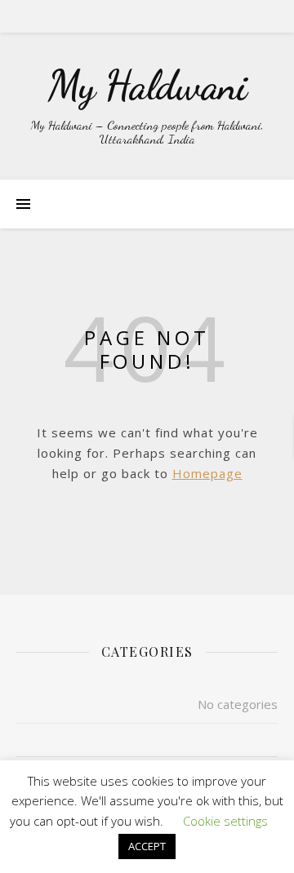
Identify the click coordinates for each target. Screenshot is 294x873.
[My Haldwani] (147, 106)
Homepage (207, 473)
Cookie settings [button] (225, 821)
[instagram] (159, 16)
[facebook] (136, 16)
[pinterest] (181, 16)
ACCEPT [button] (147, 846)
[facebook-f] (114, 16)
